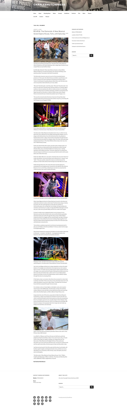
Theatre (89, 13)
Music (84, 13)
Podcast (47, 16)
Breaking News (47, 13)
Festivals (74, 13)
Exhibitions (66, 13)
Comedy (60, 13)
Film (79, 13)
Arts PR (35, 16)
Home (34, 13)
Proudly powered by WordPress (65, 397)
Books (54, 13)
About (40, 13)
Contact (41, 16)
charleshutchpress (49, 4)
